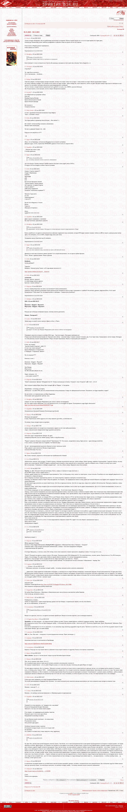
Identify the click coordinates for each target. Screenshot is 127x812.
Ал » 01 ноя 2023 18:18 (35, 227)
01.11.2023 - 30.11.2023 (31, 32)
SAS (28, 118)
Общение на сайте (30, 23)
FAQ (110, 26)
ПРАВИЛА (11, 30)
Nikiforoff (29, 768)
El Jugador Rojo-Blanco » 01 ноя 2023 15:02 (40, 610)
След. (121, 780)
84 (116, 35)
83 (114, 35)
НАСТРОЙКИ (11, 33)
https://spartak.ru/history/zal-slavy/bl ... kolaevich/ (37, 271)
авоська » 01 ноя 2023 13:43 (36, 699)
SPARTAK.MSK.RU (44, 810)
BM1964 (29, 735)
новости (4, 7)
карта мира (53, 7)
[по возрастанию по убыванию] (97, 779)
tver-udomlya (30, 607)
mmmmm (29, 638)
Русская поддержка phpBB (74, 794)
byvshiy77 (29, 92)
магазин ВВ (65, 7)
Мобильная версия (120, 23)
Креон (28, 453)
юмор (111, 7)
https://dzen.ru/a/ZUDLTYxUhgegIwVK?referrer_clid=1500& (56, 584)
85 (118, 35)
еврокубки (34, 7)
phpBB (70, 793)
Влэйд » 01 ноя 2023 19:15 (35, 57)
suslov (28, 318)
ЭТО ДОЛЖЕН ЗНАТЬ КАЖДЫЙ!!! (12, 23)
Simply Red (29, 590)
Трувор (28, 414)
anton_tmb (29, 580)
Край (28, 139)
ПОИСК (12, 31)
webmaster (120, 805)
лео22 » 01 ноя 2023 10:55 (35, 738)
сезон (10, 7)
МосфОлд (29, 54)
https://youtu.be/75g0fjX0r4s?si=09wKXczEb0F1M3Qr (38, 643)
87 (123, 35)
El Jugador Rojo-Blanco (32, 619)
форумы (86, 7)
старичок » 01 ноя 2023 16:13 (36, 529)
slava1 (28, 38)
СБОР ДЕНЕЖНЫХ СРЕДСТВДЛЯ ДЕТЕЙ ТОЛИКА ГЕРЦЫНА (11, 41)
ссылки (123, 7)
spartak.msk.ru (83, 810)
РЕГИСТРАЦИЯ (12, 34)
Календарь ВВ (120, 29)
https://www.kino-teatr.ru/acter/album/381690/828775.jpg (39, 405)
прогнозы (95, 7)
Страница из (104, 35)
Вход (122, 26)
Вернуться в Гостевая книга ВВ (32, 786)
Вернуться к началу (122, 52)
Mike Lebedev (30, 110)
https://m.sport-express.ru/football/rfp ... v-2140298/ (37, 771)
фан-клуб (104, 7)
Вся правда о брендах (74, 800)
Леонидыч (29, 66)
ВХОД (11, 29)
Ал (27, 324)
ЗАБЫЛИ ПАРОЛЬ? (12, 35)
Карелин (29, 286)
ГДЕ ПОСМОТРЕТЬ (12, 26)
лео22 (28, 468)
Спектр (28, 690)
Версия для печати (122, 23)
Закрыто (25, 35)
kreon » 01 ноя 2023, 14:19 (35, 158)
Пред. (26, 780)
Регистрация (116, 26)
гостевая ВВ (76, 7)
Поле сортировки (71, 779)
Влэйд (28, 79)
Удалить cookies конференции (100, 790)
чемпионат (18, 7)
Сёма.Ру (121, 807)
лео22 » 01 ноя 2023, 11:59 (35, 248)
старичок (29, 564)
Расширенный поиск (119, 20)
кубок (26, 7)
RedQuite (29, 299)
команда (44, 7)
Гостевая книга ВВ (40, 23)
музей (117, 7)
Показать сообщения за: (49, 779)
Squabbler (29, 147)
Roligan (29, 425)
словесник (29, 632)
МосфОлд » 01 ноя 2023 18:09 (36, 327)
